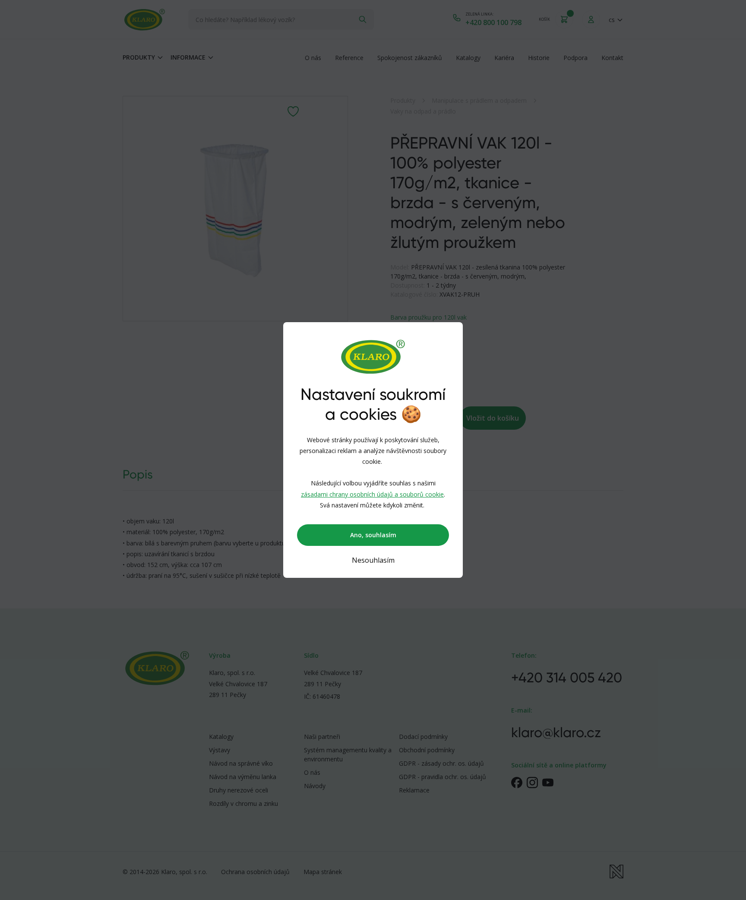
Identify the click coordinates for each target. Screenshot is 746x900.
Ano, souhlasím (373, 535)
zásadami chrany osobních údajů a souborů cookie (372, 494)
